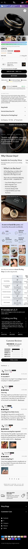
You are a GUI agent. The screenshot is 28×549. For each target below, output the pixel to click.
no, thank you (5, 295)
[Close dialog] (26, 2)
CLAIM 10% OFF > (5, 290)
